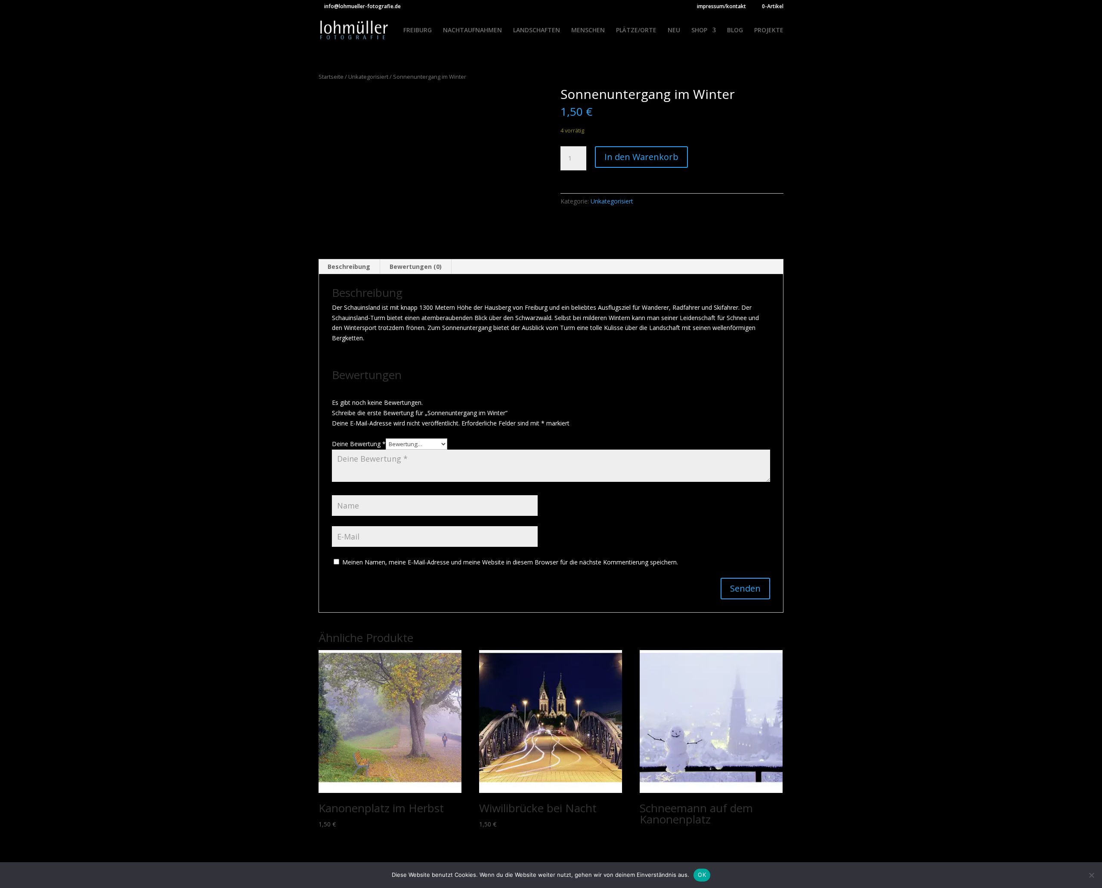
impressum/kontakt (721, 7)
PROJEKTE (768, 30)
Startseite (331, 76)
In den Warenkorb (641, 157)
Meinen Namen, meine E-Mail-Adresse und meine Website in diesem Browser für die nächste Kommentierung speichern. (510, 562)
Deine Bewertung (359, 444)
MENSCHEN (588, 30)
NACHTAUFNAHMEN (472, 30)
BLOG (735, 30)
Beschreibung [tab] (349, 266)
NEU (674, 30)
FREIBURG (417, 30)
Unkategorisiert (368, 76)
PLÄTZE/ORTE (636, 30)
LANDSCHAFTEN (536, 30)
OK (702, 874)
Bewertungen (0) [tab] (416, 266)
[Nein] (1091, 875)
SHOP (699, 30)
